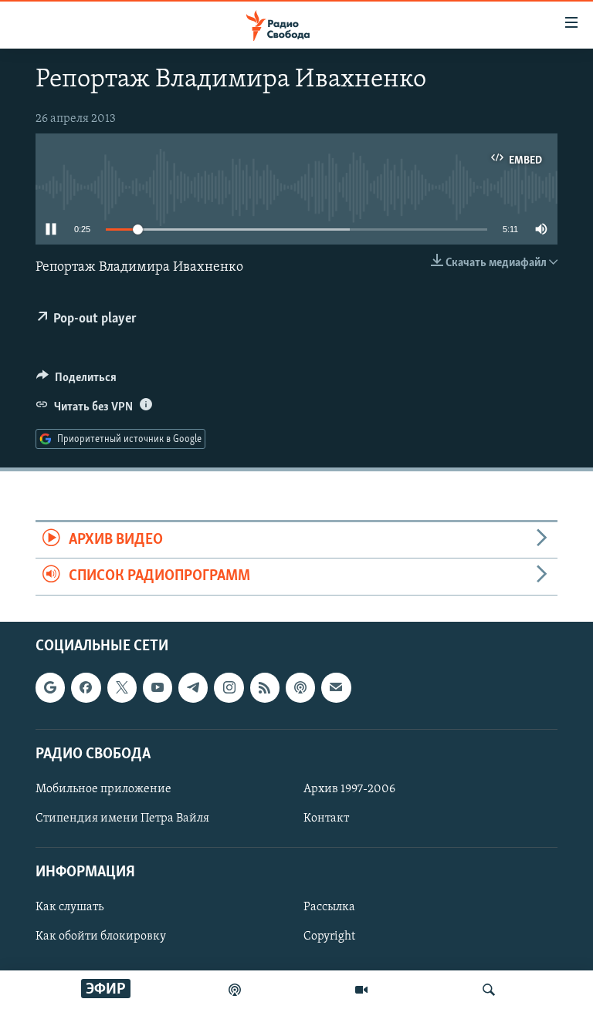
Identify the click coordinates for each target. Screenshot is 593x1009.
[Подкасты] (300, 687)
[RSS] (265, 687)
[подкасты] (235, 989)
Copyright (329, 936)
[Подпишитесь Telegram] (193, 687)
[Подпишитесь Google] (50, 687)
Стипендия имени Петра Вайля (122, 818)
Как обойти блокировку (101, 936)
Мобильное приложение (103, 789)
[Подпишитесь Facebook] (85, 687)
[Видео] (361, 989)
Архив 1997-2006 (349, 789)
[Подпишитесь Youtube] (157, 687)
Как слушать (69, 907)
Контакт (326, 818)
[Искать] (489, 989)
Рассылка (329, 907)
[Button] (76, 381)
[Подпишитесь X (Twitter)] (122, 687)
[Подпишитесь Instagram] (228, 687)
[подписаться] (336, 687)
